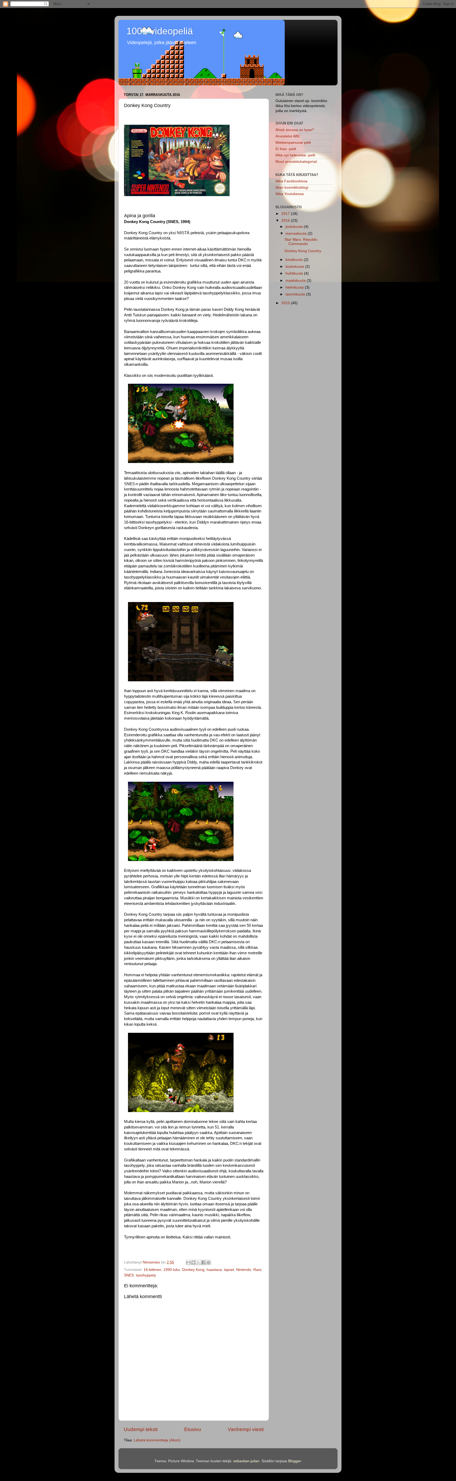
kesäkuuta (295, 260)
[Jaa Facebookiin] (203, 1262)
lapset (229, 1270)
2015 (286, 303)
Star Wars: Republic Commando (300, 242)
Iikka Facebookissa (291, 181)
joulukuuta (295, 227)
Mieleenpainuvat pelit (293, 143)
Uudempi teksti (141, 1429)
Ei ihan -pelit (286, 149)
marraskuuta (297, 233)
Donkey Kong (193, 1270)
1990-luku (171, 1270)
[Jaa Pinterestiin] (208, 1262)
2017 (286, 214)
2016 (286, 221)
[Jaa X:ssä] (198, 1262)
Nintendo (243, 1270)
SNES (129, 1275)
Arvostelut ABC (288, 136)
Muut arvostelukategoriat (296, 162)
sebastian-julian (246, 1461)
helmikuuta (295, 287)
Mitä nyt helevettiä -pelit (295, 155)
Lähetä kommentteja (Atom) (157, 1440)
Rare (257, 1270)
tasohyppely (146, 1275)
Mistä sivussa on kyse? (295, 130)
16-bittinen (152, 1270)
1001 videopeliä (159, 31)
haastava (214, 1270)
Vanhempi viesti (246, 1429)
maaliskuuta (296, 281)
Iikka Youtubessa (290, 194)
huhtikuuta (295, 273)
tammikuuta (296, 294)
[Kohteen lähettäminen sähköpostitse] (188, 1262)
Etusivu (192, 1429)
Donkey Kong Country (302, 251)
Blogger (294, 1461)
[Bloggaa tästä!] (193, 1262)
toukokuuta (295, 267)
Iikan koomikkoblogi (292, 187)
